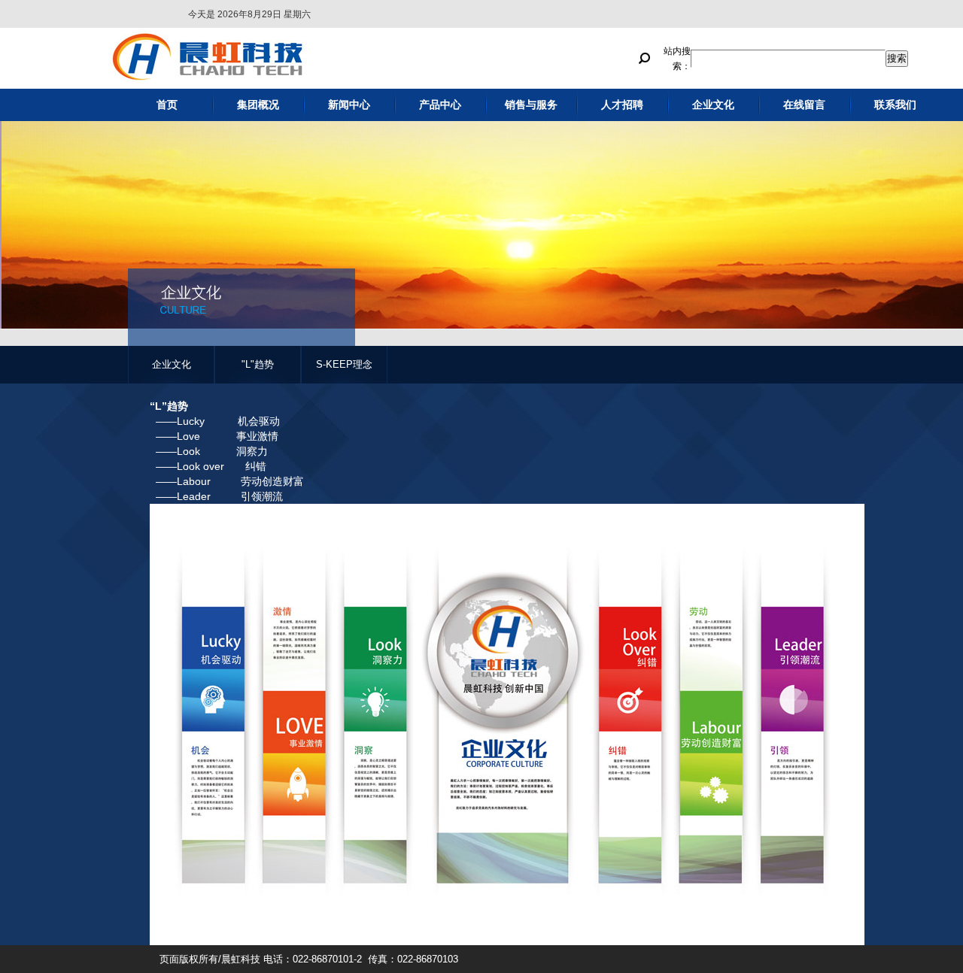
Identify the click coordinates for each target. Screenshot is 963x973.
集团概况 (258, 105)
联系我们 (895, 105)
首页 (167, 105)
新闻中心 (349, 105)
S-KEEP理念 (344, 364)
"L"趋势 (258, 364)
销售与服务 (531, 105)
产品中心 (440, 105)
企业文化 (713, 105)
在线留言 (804, 105)
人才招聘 (622, 105)
